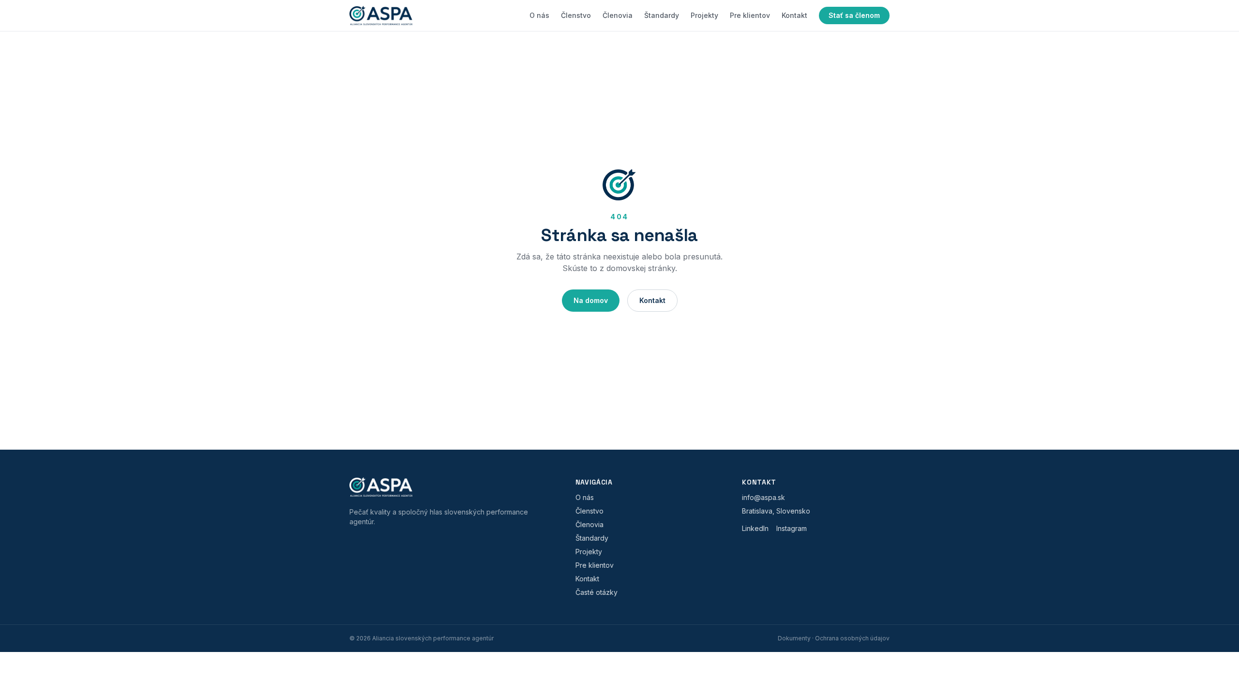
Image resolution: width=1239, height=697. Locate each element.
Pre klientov (750, 15)
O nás (539, 15)
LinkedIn (755, 528)
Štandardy (661, 15)
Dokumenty (794, 638)
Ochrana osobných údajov (852, 638)
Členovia (618, 15)
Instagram (791, 528)
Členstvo (576, 15)
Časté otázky (596, 592)
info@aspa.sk (763, 497)
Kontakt (794, 15)
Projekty (704, 15)
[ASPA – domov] (380, 15)
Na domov (591, 300)
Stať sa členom (854, 15)
